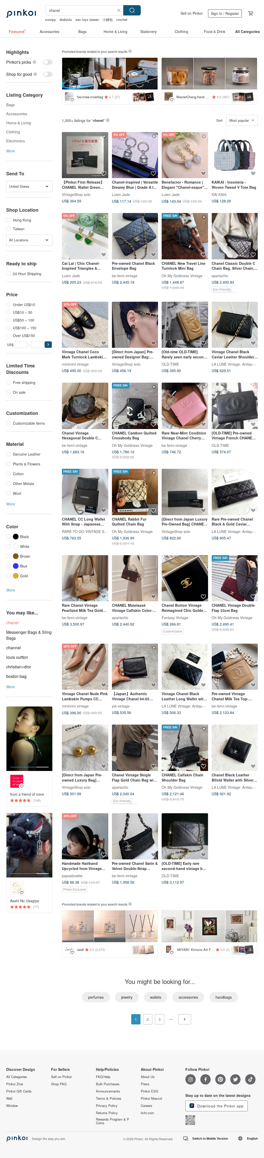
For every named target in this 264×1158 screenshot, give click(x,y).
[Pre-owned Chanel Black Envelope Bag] (135, 236)
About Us (148, 1077)
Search (132, 10)
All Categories (16, 1077)
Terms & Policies (108, 1098)
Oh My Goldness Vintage (182, 275)
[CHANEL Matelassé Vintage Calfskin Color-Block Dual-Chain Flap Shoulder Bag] (135, 578)
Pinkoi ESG (149, 1091)
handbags (224, 997)
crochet (121, 19)
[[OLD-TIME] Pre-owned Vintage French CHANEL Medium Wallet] (235, 406)
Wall (9, 1098)
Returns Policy (107, 1113)
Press (145, 1084)
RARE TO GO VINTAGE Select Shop (91, 531)
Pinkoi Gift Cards (19, 1091)
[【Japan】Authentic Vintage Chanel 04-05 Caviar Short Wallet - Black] (135, 667)
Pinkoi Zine (14, 1084)
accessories (188, 997)
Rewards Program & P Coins (112, 1121)
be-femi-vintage (124, 275)
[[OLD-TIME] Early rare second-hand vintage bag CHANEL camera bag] (185, 836)
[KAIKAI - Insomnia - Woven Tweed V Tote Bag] (235, 155)
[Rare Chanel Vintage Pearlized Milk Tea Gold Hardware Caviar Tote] (85, 578)
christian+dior (18, 667)
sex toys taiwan (87, 19)
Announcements (108, 1091)
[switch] (29, 62)
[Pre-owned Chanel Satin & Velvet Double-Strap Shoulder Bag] (135, 836)
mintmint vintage (75, 364)
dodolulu (66, 19)
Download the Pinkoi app (220, 1105)
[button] (48, 344)
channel (13, 648)
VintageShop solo (76, 194)
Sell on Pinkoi (191, 13)
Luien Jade (121, 194)
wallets (155, 997)
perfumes (96, 997)
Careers (146, 1105)
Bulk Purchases (108, 1084)
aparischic (220, 275)
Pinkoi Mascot (151, 1098)
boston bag (16, 676)
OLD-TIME (170, 364)
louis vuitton (17, 657)
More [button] (10, 150)
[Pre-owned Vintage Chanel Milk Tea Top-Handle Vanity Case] (235, 667)
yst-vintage (121, 706)
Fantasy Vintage (175, 617)
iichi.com (147, 1113)
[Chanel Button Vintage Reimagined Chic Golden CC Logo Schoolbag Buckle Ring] (185, 578)
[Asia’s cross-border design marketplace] (21, 13)
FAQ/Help (103, 1077)
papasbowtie (72, 875)
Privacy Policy (107, 1105)
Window (12, 1105)
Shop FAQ (59, 1084)
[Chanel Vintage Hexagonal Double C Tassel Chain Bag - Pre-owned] (85, 406)
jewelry (127, 997)
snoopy (50, 19)
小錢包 (108, 19)
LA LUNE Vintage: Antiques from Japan (194, 706)
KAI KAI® (219, 194)
